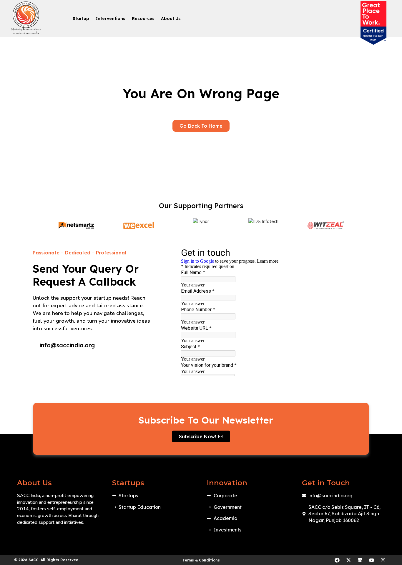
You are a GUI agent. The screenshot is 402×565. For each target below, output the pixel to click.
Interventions (110, 18)
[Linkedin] (360, 560)
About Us (171, 18)
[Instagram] (383, 560)
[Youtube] (371, 560)
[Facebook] (337, 560)
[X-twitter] (348, 560)
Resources (143, 18)
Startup (81, 18)
